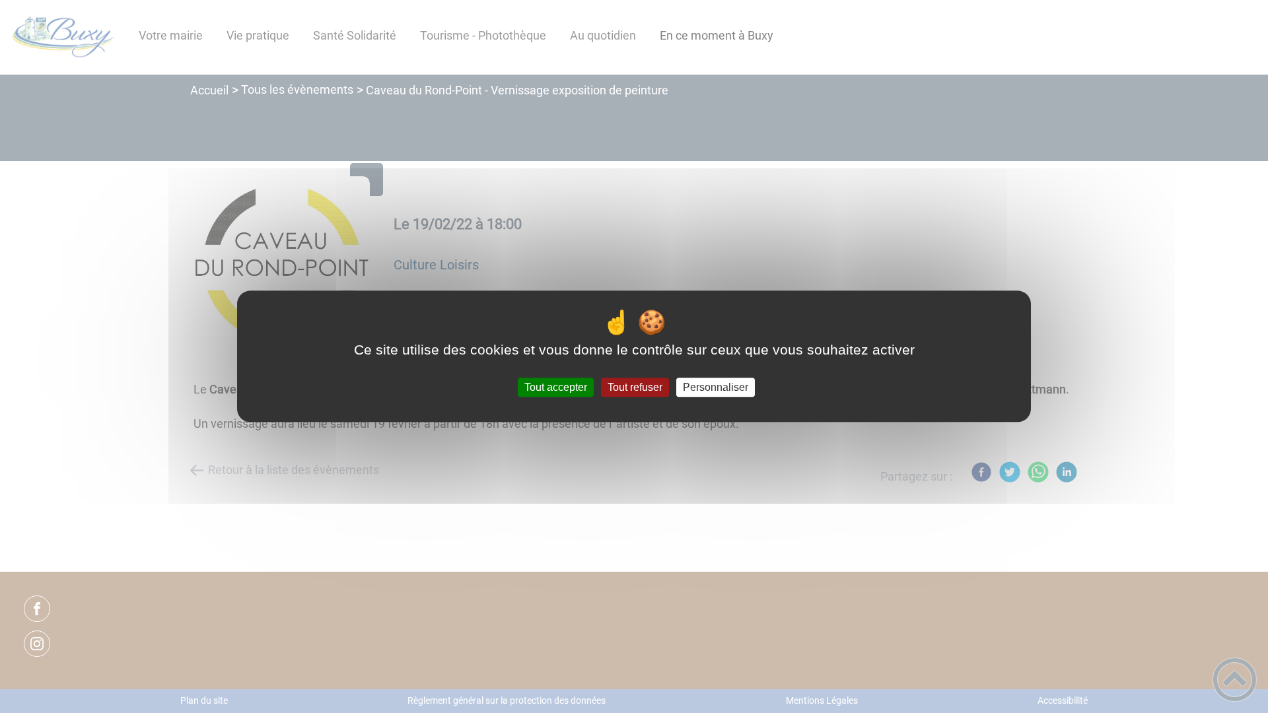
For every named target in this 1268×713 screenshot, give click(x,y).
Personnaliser (715, 387)
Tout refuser (635, 387)
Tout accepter (555, 387)
